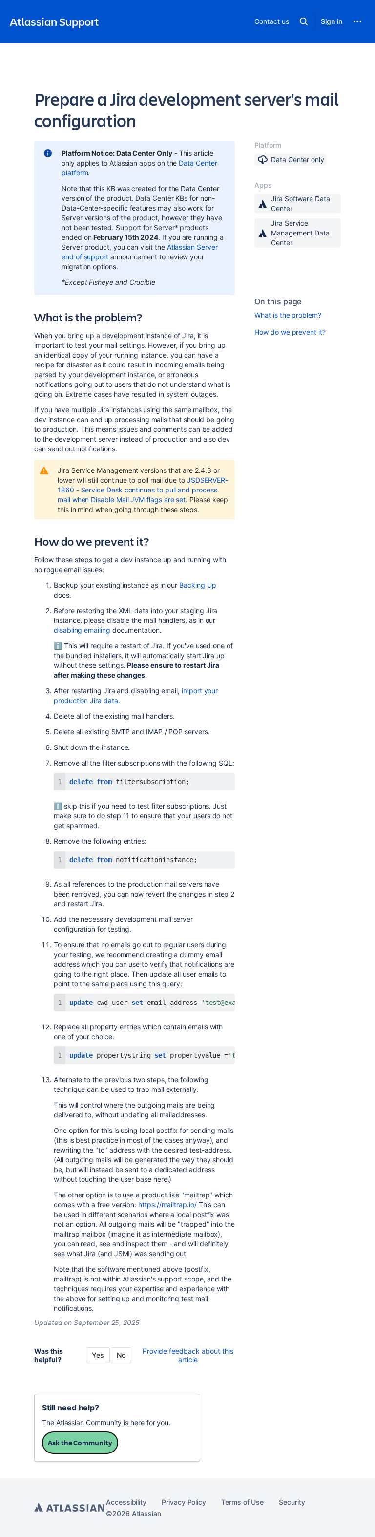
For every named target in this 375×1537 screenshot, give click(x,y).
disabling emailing (82, 630)
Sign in (331, 21)
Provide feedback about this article (188, 1355)
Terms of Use (242, 1502)
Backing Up (197, 585)
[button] (304, 21)
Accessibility (126, 1502)
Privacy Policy (184, 1502)
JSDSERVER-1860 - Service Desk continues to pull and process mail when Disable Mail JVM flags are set (143, 490)
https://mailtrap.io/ (167, 1204)
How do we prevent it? (290, 332)
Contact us (271, 21)
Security (292, 1502)
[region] (144, 1002)
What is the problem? (287, 315)
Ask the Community (80, 1442)
